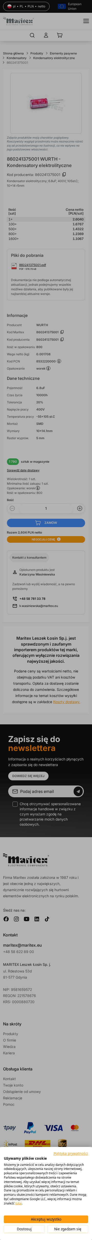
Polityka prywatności (71, 1153)
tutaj (18, 1203)
